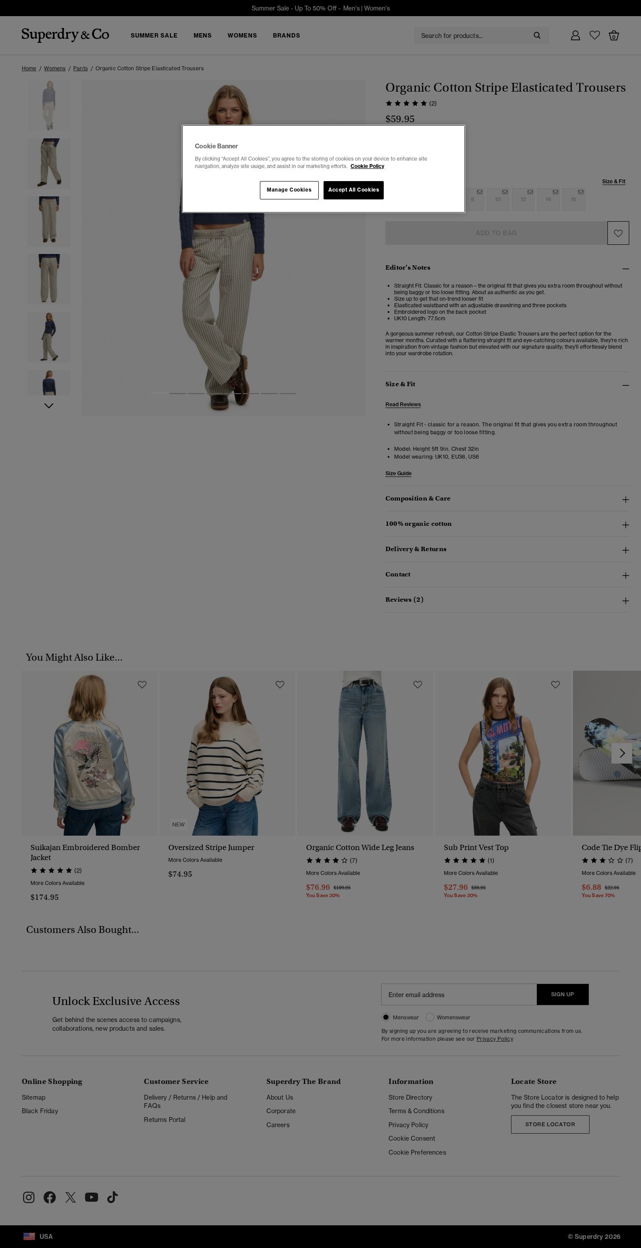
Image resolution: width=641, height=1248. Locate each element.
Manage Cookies (289, 190)
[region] (323, 169)
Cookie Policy (367, 166)
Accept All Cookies (353, 190)
